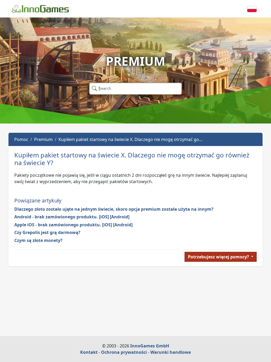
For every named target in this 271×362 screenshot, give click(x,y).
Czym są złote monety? (38, 240)
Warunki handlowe (170, 352)
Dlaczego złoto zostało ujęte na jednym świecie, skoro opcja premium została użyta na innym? (114, 209)
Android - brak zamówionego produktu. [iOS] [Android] (71, 217)
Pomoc (21, 139)
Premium (43, 139)
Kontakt (89, 352)
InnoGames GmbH (149, 346)
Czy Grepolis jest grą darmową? (47, 232)
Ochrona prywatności (124, 352)
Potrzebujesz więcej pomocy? (219, 257)
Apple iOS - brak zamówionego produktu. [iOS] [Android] (73, 225)
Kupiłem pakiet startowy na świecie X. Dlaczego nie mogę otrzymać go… (130, 139)
